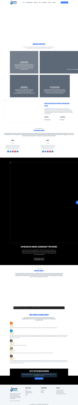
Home (23, 2)
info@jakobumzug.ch (62, 393)
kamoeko (42, 392)
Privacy (42, 391)
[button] (1, 20)
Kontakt (49, 2)
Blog (40, 2)
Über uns (54, 2)
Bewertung (44, 2)
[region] (39, 20)
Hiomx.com (41, 404)
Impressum (43, 390)
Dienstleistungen (29, 2)
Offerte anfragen (64, 2)
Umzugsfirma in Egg (28, 392)
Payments (36, 2)
